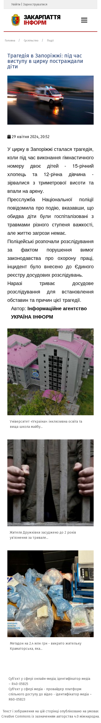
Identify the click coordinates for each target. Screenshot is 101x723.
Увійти (15, 4)
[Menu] (84, 20)
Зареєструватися (35, 4)
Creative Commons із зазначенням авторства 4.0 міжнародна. (50, 716)
